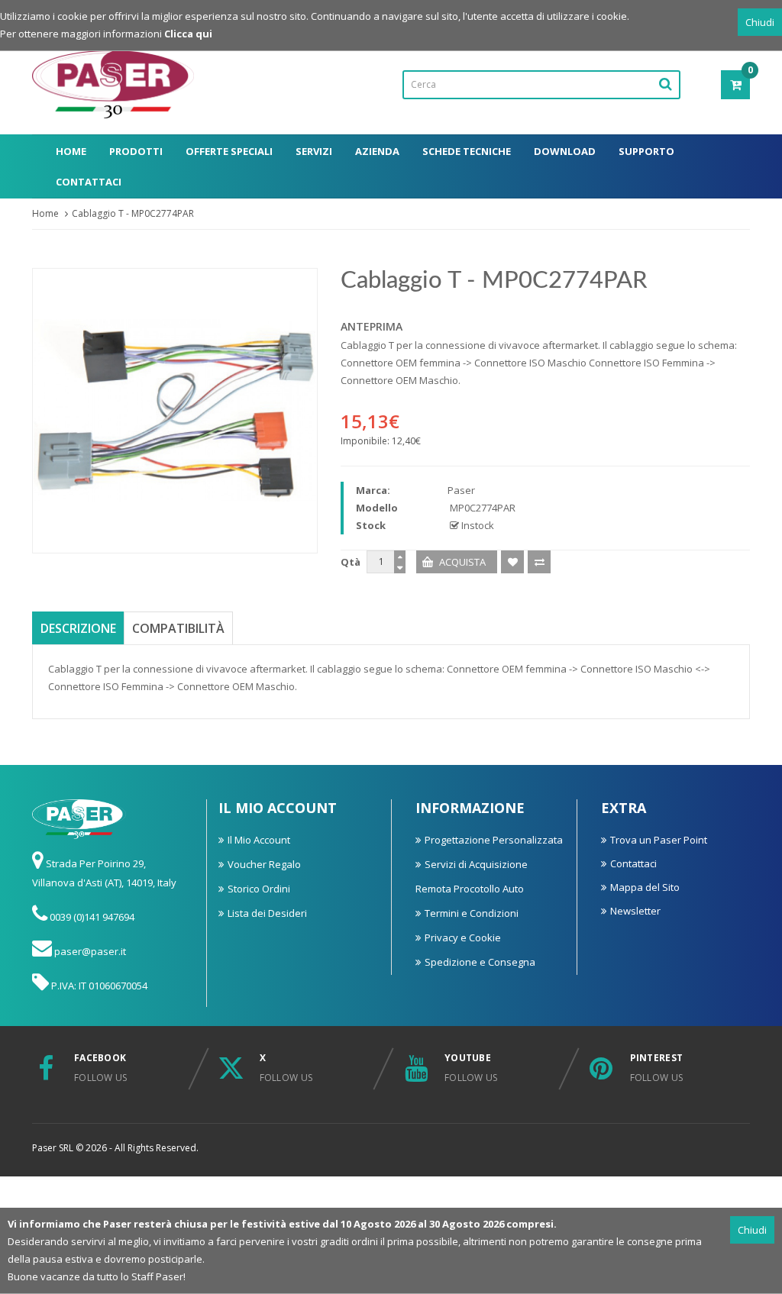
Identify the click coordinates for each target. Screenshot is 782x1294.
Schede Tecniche (466, 151)
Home (71, 151)
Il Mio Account (259, 840)
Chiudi (759, 22)
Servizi (314, 151)
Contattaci (88, 182)
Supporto (646, 151)
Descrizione (78, 628)
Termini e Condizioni (472, 913)
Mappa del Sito (645, 887)
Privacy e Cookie (463, 937)
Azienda (377, 151)
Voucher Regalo (264, 864)
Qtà (350, 562)
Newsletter (635, 911)
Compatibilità (178, 628)
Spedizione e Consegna (480, 962)
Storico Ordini (259, 888)
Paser (461, 490)
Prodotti (136, 151)
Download (565, 151)
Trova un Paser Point (658, 840)
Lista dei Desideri (267, 913)
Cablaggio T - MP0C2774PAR (133, 213)
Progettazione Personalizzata (494, 840)
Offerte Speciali (229, 151)
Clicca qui (188, 33)
